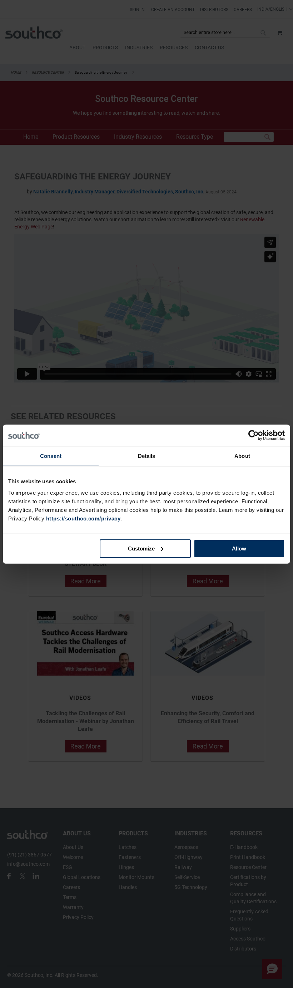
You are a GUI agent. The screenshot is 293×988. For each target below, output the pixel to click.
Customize (141, 548)
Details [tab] (146, 456)
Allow (239, 548)
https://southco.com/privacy (83, 518)
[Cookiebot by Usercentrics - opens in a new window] (253, 435)
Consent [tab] (50, 456)
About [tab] (242, 456)
